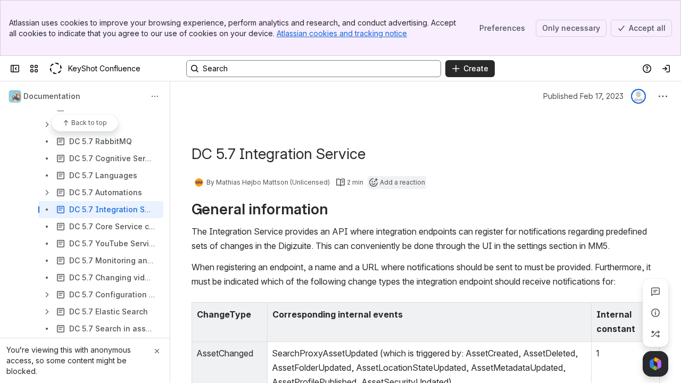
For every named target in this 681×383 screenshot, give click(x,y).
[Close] (157, 351)
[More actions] (154, 96)
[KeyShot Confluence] (55, 68)
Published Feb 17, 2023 (583, 96)
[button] (256, 313)
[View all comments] (655, 291)
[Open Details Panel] (655, 312)
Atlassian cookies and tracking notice (342, 33)
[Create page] (655, 334)
